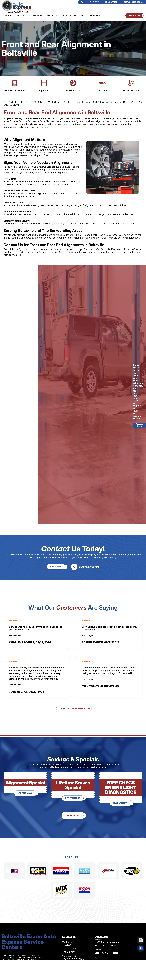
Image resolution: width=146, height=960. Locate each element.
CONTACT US (69, 15)
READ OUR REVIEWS (90, 15)
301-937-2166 (135, 398)
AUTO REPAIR (35, 15)
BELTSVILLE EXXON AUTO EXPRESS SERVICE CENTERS (34, 102)
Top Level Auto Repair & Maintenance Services (93, 102)
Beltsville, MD (15, 635)
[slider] (13, 620)
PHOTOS (20, 15)
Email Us (99, 958)
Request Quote (139, 425)
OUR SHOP (7, 15)
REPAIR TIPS (52, 15)
